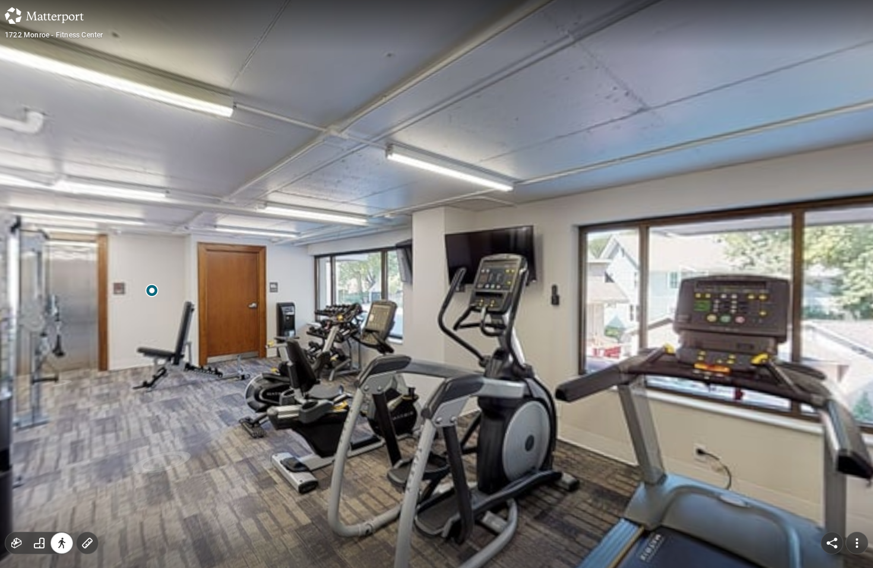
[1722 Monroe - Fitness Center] (436, 284)
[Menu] (857, 543)
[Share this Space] (832, 543)
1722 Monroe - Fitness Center (54, 35)
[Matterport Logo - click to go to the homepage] (44, 15)
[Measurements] (87, 543)
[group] (39, 543)
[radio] (16, 543)
